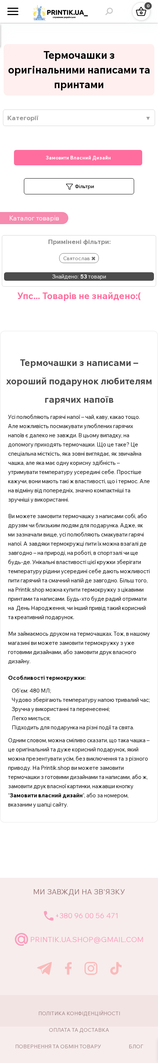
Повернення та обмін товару (58, 1046)
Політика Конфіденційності (79, 1013)
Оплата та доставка (79, 1030)
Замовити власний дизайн (78, 158)
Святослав (76, 258)
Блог (136, 1046)
